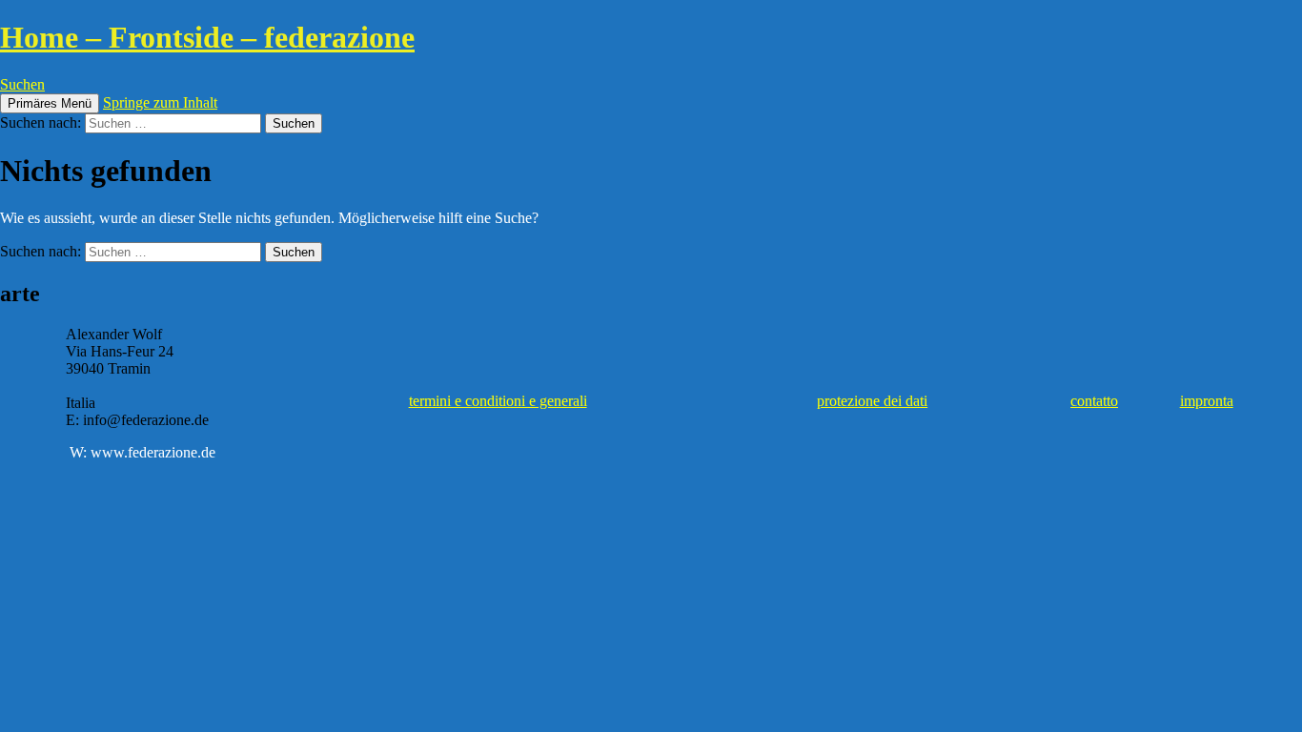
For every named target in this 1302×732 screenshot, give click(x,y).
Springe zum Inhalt (160, 102)
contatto (1094, 401)
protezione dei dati (872, 401)
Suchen (22, 84)
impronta (1206, 401)
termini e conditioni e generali (498, 401)
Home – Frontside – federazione (207, 37)
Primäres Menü (50, 103)
